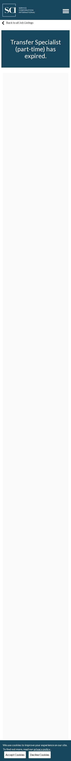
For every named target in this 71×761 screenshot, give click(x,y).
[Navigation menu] (66, 11)
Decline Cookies (39, 754)
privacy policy (42, 749)
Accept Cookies (15, 754)
